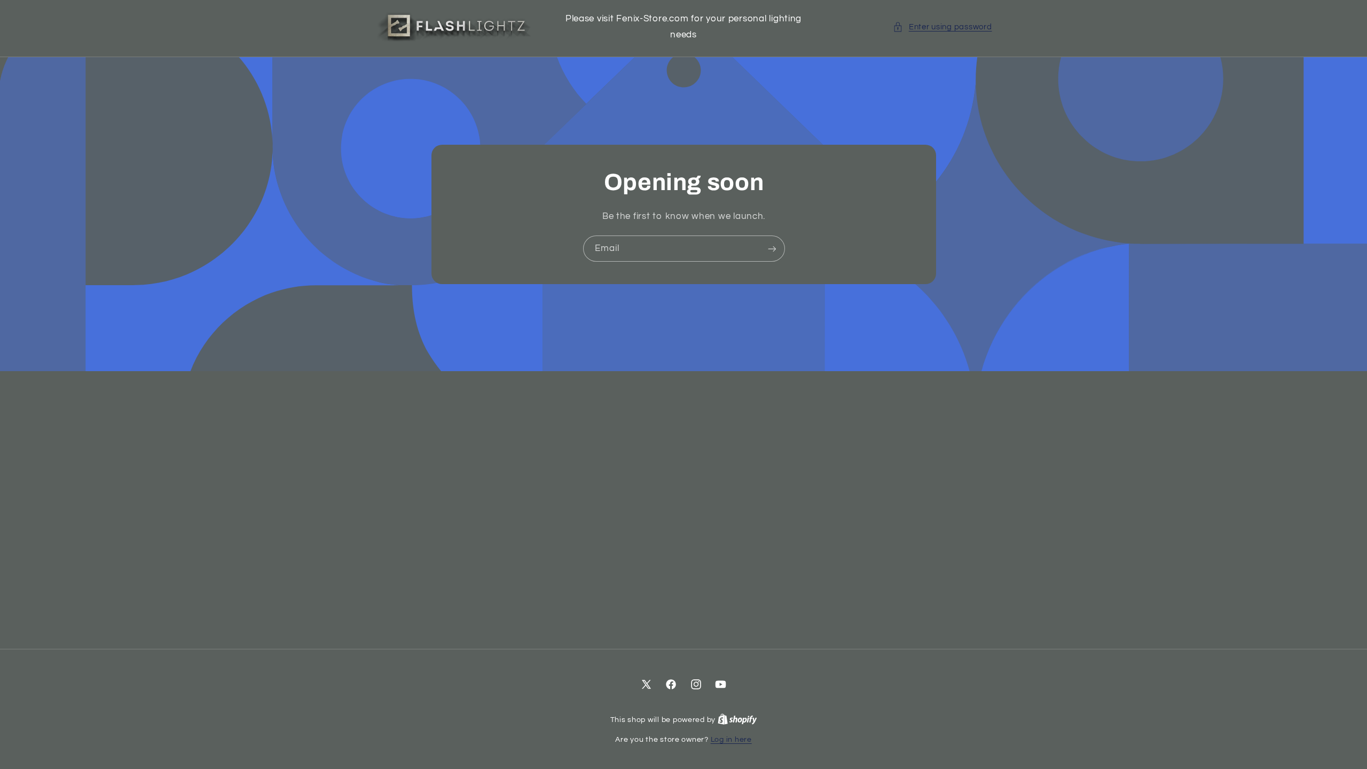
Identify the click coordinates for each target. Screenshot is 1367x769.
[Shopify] (737, 720)
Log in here (731, 739)
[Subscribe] (771, 249)
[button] (942, 27)
